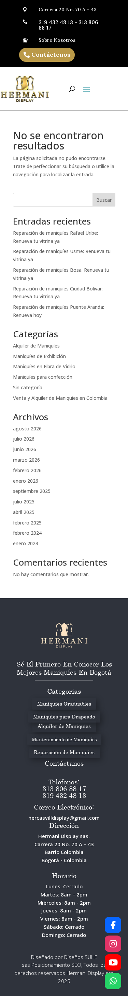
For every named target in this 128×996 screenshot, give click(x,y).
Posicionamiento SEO (56, 964)
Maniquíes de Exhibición (39, 356)
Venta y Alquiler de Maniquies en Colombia (60, 398)
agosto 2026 (27, 428)
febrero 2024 (27, 533)
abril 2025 (23, 512)
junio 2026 (24, 449)
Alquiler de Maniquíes (36, 345)
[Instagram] (113, 944)
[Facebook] (113, 925)
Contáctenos (50, 54)
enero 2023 (25, 543)
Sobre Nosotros (57, 40)
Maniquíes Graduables (64, 703)
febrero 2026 (27, 470)
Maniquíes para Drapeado (64, 716)
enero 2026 (25, 481)
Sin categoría (27, 387)
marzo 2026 (26, 460)
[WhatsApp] (113, 981)
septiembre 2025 (32, 491)
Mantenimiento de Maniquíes (64, 739)
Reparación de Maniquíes (64, 752)
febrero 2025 (27, 522)
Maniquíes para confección (42, 377)
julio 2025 (23, 501)
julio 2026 (23, 438)
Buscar (104, 200)
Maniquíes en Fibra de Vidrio (44, 366)
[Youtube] (113, 962)
